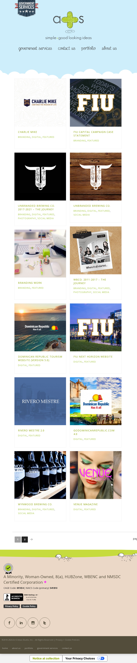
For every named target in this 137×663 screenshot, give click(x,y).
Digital (36, 137)
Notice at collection (46, 658)
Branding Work (30, 282)
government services (35, 48)
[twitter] (44, 622)
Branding (24, 137)
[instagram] (33, 622)
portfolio (89, 48)
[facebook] (9, 622)
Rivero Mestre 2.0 (31, 430)
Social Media (45, 218)
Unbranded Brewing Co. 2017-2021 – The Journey (36, 207)
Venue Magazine (85, 504)
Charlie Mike (27, 132)
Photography (27, 218)
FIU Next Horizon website (93, 356)
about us (109, 48)
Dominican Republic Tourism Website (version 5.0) (40, 358)
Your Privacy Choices (80, 658)
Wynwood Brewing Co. (35, 504)
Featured (48, 137)
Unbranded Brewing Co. (91, 205)
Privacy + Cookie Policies (67, 639)
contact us (66, 48)
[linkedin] (21, 622)
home (5, 648)
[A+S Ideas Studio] (68, 31)
